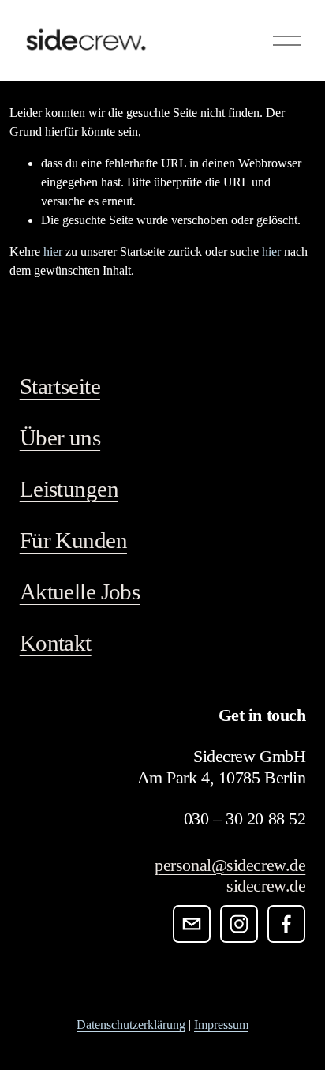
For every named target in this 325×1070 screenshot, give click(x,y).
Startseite (60, 386)
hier (52, 251)
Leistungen (69, 488)
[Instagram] (239, 924)
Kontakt (56, 642)
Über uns (60, 437)
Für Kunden (73, 540)
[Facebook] (286, 924)
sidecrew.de (265, 885)
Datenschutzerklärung (131, 1024)
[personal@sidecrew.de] (192, 924)
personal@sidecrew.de (230, 865)
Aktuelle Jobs (80, 591)
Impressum (221, 1024)
